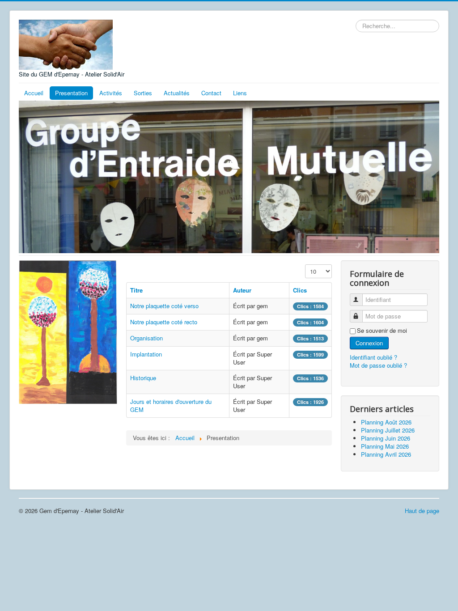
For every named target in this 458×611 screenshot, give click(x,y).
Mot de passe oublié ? (378, 365)
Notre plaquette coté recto (163, 322)
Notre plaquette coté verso (164, 305)
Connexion (369, 343)
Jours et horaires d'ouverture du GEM (171, 405)
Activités (110, 93)
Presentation (71, 93)
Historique (143, 377)
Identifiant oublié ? (373, 357)
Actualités (177, 93)
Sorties (143, 93)
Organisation (146, 338)
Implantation (146, 354)
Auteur (242, 290)
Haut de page (422, 510)
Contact (211, 93)
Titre (136, 290)
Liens (240, 93)
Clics (300, 290)
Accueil (33, 93)
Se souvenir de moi (382, 331)
